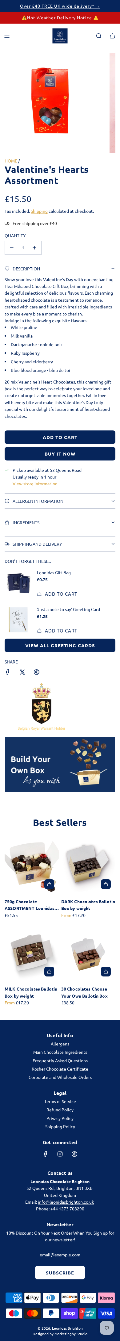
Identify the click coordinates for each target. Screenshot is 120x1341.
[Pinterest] (74, 1154)
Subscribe (60, 1273)
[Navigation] (7, 36)
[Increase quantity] (34, 247)
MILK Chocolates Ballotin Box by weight (31, 992)
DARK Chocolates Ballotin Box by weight (88, 905)
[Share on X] (22, 672)
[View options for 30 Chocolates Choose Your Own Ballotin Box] (106, 971)
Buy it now (60, 454)
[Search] (99, 36)
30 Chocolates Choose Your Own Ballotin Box (84, 992)
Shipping (39, 211)
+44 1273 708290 (67, 1208)
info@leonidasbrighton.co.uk (66, 1202)
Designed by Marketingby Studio (60, 1333)
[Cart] (112, 36)
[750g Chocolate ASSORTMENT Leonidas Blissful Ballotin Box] (32, 867)
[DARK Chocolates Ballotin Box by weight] (88, 867)
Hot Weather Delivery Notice (60, 17)
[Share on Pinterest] (36, 672)
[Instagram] (60, 1154)
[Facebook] (45, 1154)
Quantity (15, 235)
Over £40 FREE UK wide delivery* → (60, 6)
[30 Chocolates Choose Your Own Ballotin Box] (88, 954)
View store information (35, 483)
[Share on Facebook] (7, 672)
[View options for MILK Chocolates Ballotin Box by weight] (49, 971)
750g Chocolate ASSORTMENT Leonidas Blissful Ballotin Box (29, 905)
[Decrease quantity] (11, 247)
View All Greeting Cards (60, 645)
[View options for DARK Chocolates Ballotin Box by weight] (106, 884)
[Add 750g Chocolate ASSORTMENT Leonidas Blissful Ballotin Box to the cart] (49, 884)
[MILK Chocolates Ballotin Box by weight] (32, 954)
